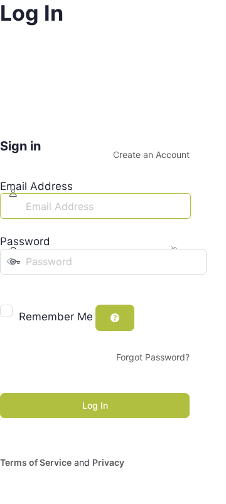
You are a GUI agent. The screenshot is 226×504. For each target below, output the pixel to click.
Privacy (108, 462)
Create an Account (151, 154)
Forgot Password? (153, 357)
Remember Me (56, 316)
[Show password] (9, 287)
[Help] (114, 318)
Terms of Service (36, 462)
